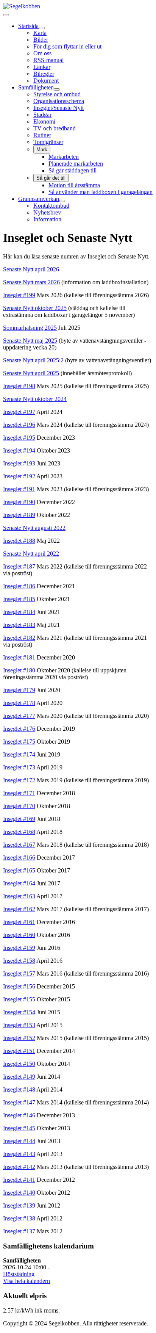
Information (47, 219)
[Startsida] (42, 28)
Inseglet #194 (19, 450)
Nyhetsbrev (47, 212)
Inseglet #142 (19, 1167)
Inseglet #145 (19, 1128)
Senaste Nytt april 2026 (31, 269)
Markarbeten (63, 157)
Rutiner (42, 135)
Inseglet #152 (19, 1038)
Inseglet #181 (19, 657)
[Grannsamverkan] (62, 201)
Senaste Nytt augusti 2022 (34, 528)
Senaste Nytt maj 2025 (30, 340)
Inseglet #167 (19, 844)
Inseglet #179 (19, 690)
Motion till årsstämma (74, 185)
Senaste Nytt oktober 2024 (35, 399)
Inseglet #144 (19, 1141)
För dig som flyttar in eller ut (67, 46)
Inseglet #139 (19, 1205)
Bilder (40, 39)
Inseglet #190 (19, 502)
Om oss (42, 53)
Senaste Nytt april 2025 (31, 373)
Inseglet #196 (19, 424)
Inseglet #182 (19, 637)
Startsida (28, 26)
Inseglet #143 (19, 1154)
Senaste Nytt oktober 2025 (35, 308)
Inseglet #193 (19, 463)
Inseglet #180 (19, 670)
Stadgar (42, 114)
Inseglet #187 (19, 566)
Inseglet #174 (19, 754)
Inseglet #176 (19, 728)
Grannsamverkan (38, 199)
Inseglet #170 (19, 806)
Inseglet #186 (19, 586)
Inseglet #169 (19, 819)
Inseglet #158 (19, 960)
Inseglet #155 (19, 999)
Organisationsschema (58, 101)
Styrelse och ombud (57, 94)
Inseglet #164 (19, 883)
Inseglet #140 (19, 1192)
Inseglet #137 (19, 1231)
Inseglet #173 (19, 767)
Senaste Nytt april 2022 (31, 553)
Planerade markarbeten (75, 163)
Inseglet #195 (19, 437)
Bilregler (43, 73)
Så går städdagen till (72, 170)
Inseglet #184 (19, 612)
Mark (41, 149)
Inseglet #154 (19, 1012)
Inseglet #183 (19, 625)
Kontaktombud (51, 205)
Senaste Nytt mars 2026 (31, 282)
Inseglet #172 (19, 780)
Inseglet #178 (19, 703)
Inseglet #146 (19, 1115)
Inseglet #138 (19, 1218)
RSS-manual (48, 60)
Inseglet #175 (19, 741)
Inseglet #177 (19, 716)
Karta (40, 33)
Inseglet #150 (19, 1063)
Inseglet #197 (19, 412)
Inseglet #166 (19, 857)
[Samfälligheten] (57, 89)
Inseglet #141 (19, 1179)
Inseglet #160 (19, 935)
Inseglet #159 (19, 948)
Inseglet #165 (19, 870)
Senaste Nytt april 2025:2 (33, 360)
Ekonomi (44, 121)
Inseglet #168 (19, 832)
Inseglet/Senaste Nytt (58, 108)
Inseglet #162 (19, 909)
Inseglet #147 (19, 1102)
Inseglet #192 (19, 476)
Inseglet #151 (19, 1051)
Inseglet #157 (19, 973)
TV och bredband (54, 128)
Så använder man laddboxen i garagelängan (100, 192)
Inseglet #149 (19, 1076)
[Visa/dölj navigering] (6, 15)
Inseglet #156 (19, 986)
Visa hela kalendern (26, 1281)
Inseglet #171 (19, 793)
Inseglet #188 (19, 540)
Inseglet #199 (19, 295)
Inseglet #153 (19, 1025)
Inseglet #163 (19, 896)
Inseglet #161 (19, 922)
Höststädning (18, 1274)
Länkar (41, 67)
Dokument (46, 80)
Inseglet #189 (19, 515)
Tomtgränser (48, 142)
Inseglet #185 (19, 599)
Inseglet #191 (19, 489)
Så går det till (51, 178)
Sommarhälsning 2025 (30, 327)
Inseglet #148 (19, 1089)
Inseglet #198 (19, 386)
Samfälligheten (36, 87)
